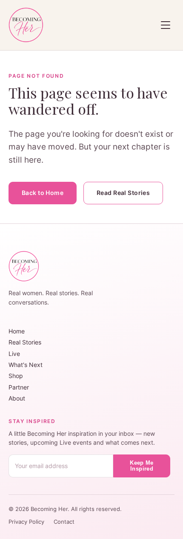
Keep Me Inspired (142, 466)
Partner (19, 387)
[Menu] (165, 25)
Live (14, 353)
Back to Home (42, 192)
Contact (64, 522)
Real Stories (25, 342)
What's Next (26, 364)
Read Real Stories (123, 192)
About (17, 398)
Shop (16, 375)
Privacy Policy (27, 522)
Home (17, 331)
